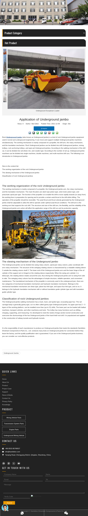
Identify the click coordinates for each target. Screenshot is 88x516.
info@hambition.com (12, 452)
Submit (9, 503)
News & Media (7, 395)
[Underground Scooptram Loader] (44, 79)
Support (5, 392)
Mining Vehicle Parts (14, 418)
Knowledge (6, 405)
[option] (44, 80)
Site (69, 124)
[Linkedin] (8, 463)
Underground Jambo (11, 353)
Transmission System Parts (14, 423)
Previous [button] (5, 82)
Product (5, 385)
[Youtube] (18, 463)
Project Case (6, 389)
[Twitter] (13, 463)
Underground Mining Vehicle (14, 435)
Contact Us (6, 398)
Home (4, 379)
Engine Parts (14, 429)
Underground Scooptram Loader (44, 111)
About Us (5, 382)
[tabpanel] (44, 12)
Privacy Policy (7, 401)
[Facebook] (3, 463)
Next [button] (82, 82)
